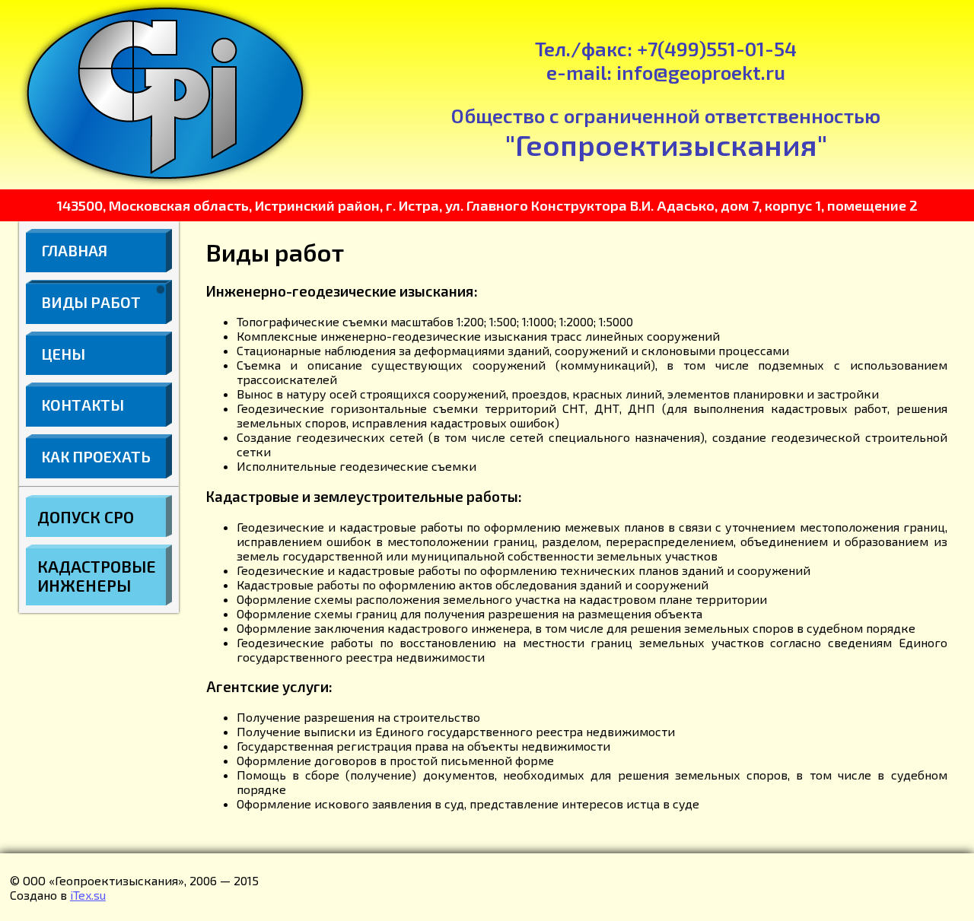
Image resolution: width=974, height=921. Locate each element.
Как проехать (96, 456)
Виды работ (91, 302)
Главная (74, 250)
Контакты (82, 404)
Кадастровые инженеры (96, 576)
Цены (63, 354)
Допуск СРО (85, 516)
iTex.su (88, 895)
